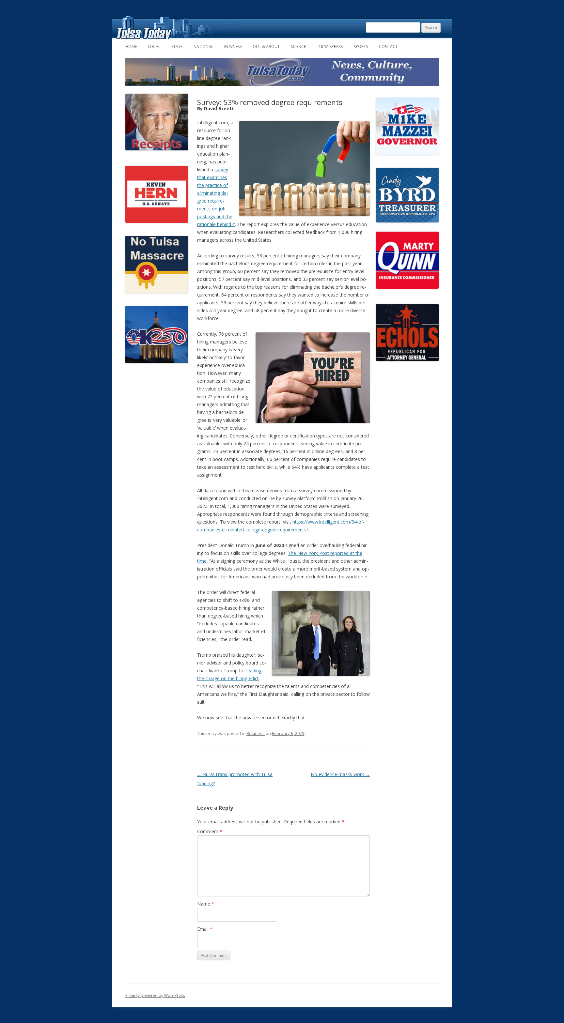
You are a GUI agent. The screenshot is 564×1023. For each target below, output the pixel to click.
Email (204, 929)
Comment (209, 831)
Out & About (266, 46)
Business (233, 46)
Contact (388, 46)
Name (205, 904)
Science (298, 46)
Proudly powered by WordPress (155, 995)
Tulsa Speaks (330, 46)
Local (154, 46)
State (176, 46)
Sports (361, 46)
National (203, 46)
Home (131, 46)
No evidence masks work (340, 774)
